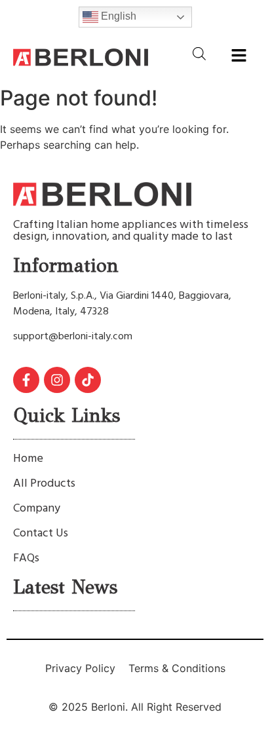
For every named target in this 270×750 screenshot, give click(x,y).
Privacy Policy (80, 668)
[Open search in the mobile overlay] (199, 53)
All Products (44, 483)
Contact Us (40, 533)
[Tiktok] (88, 380)
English (117, 16)
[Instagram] (57, 380)
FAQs (26, 558)
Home (28, 458)
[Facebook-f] (26, 380)
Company (36, 508)
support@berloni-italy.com (72, 336)
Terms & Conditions (176, 668)
